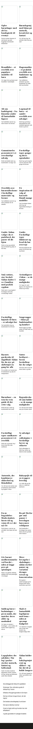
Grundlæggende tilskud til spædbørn (14, 684)
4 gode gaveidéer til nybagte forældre (14, 714)
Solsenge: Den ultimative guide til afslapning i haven (13, 688)
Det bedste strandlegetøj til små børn (14, 701)
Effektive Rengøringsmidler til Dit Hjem (15, 693)
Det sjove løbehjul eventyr (11, 705)
